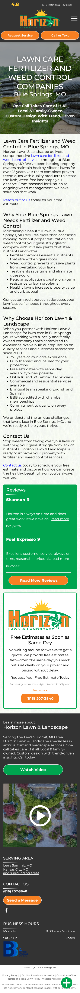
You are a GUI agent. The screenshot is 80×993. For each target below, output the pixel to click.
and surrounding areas (21, 873)
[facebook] (6, 911)
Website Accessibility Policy (57, 978)
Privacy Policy (9, 975)
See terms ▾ (40, 690)
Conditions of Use (66, 975)
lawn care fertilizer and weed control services (36, 158)
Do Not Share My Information (38, 975)
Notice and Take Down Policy (24, 978)
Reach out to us (16, 200)
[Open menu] (74, 18)
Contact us (12, 465)
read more (60, 519)
